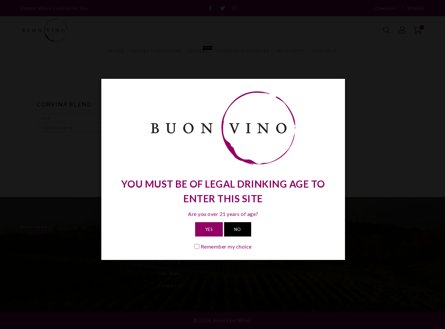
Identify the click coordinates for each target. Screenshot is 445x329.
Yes (209, 229)
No (237, 229)
